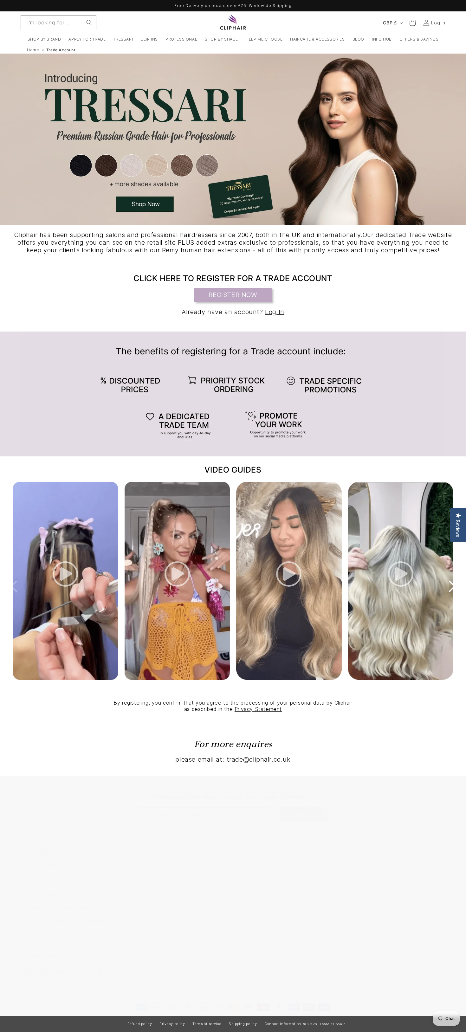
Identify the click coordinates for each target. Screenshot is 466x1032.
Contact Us (252, 884)
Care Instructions (365, 917)
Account (248, 862)
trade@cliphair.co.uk (52, 895)
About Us (249, 917)
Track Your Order (258, 962)
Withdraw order (257, 973)
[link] (233, 394)
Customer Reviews (260, 951)
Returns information (261, 906)
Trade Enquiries (257, 929)
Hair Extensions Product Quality (381, 895)
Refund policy (139, 1024)
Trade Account (60, 50)
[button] (44, 39)
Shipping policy (243, 1024)
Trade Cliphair (332, 1024)
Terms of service (206, 1024)
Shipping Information (262, 895)
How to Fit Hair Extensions (375, 884)
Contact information (282, 1024)
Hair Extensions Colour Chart (378, 862)
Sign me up (304, 814)
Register (249, 873)
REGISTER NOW (233, 295)
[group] (233, 139)
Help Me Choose (365, 873)
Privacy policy (172, 1024)
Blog (351, 929)
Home (33, 50)
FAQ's (245, 940)
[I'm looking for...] (89, 22)
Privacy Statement (258, 709)
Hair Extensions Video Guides (379, 906)
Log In (274, 312)
